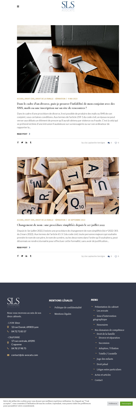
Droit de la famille (106, 334)
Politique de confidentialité (68, 307)
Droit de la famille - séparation (50, 99)
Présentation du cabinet (106, 307)
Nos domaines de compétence (109, 330)
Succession (104, 343)
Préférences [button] (113, 404)
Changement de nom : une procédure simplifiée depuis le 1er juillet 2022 (61, 225)
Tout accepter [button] (126, 404)
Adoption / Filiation (109, 348)
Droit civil (30, 99)
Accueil (20, 99)
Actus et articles (103, 374)
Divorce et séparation (109, 337)
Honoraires (102, 324)
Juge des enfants (105, 359)
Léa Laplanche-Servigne (94, 143)
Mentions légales (63, 314)
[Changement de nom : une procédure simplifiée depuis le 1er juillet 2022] (68, 185)
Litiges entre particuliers (109, 369)
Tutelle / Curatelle (108, 353)
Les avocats (102, 310)
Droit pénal (102, 364)
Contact (99, 380)
